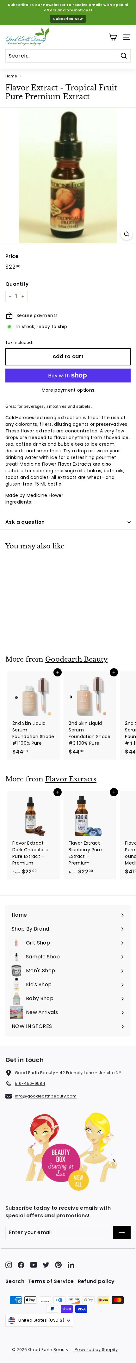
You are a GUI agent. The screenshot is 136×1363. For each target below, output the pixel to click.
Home (11, 76)
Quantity (17, 284)
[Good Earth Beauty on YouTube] (33, 1265)
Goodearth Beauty (76, 659)
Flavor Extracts (70, 779)
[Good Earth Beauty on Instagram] (8, 1265)
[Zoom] (127, 234)
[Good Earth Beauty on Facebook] (21, 1265)
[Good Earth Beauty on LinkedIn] (71, 1265)
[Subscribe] (122, 1232)
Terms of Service (51, 1281)
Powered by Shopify (96, 1350)
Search (14, 1281)
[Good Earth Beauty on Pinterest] (58, 1265)
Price (12, 256)
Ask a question (25, 522)
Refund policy (96, 1281)
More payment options (68, 390)
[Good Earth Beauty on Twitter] (46, 1265)
